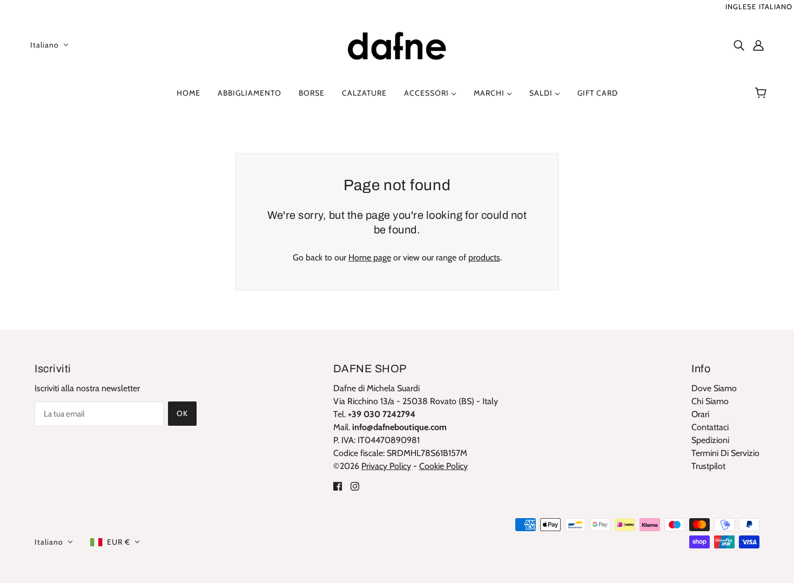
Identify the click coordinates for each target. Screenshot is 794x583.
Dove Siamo (714, 388)
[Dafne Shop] (397, 43)
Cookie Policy (443, 466)
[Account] (758, 45)
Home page (369, 257)
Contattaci (710, 427)
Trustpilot (708, 466)
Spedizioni (710, 440)
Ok (182, 413)
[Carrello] (762, 93)
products (484, 257)
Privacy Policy (386, 466)
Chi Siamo (710, 401)
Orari (700, 414)
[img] (739, 45)
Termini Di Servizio (725, 453)
